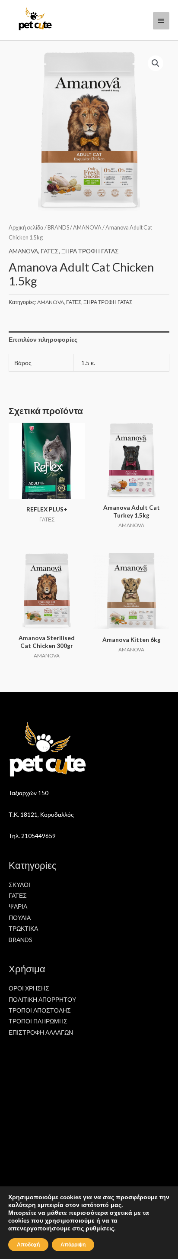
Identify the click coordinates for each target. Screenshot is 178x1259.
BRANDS (58, 227)
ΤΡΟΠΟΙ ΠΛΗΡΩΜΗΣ (38, 1021)
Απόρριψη (73, 1244)
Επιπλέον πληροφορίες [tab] (43, 339)
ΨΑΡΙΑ (18, 906)
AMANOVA (87, 227)
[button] (155, 63)
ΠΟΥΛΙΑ (20, 917)
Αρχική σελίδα (26, 227)
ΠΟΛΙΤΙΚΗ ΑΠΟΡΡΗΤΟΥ (42, 999)
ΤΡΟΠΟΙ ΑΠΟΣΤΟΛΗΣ (40, 1010)
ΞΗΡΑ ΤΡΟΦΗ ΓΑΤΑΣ (90, 251)
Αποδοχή (28, 1244)
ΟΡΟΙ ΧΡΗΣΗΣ (29, 988)
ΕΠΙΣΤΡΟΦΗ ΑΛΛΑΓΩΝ (41, 1032)
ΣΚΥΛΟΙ (19, 884)
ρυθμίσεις (100, 1229)
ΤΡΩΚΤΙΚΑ (23, 928)
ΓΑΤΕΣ (50, 251)
